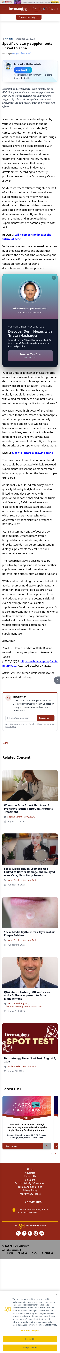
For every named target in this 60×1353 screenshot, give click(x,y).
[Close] (56, 1295)
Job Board (30, 1179)
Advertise (30, 1172)
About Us (22, 1252)
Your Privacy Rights (30, 1193)
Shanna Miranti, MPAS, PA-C (21, 816)
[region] (30, 1322)
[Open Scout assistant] (44, 9)
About (30, 1169)
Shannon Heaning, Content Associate (23, 1006)
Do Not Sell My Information (30, 1183)
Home (10, 1252)
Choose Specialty (27, 17)
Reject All (30, 1339)
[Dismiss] (54, 278)
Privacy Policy (30, 1190)
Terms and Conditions (30, 1186)
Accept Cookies (30, 1347)
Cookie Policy (51, 1324)
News (34, 1252)
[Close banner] (56, 4)
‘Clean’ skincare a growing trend (32, 453)
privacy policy (10, 726)
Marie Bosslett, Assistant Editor (22, 880)
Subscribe (44, 718)
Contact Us (30, 1176)
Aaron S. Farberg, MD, (18, 1003)
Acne (5, 742)
